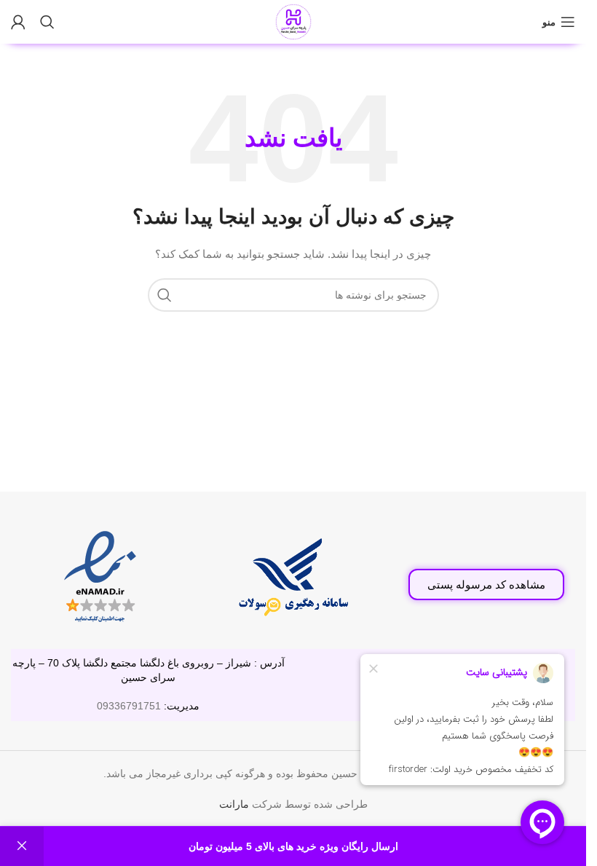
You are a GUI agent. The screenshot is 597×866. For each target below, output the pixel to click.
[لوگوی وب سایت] (293, 21)
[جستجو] (47, 21)
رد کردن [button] (22, 846)
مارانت (234, 804)
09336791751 (129, 706)
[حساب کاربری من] (18, 21)
